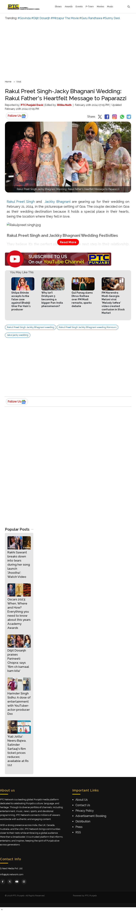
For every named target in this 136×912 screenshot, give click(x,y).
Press (79, 827)
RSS (78, 832)
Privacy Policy (84, 810)
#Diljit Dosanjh (40, 18)
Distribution (82, 821)
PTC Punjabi (91, 895)
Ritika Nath (64, 105)
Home (8, 81)
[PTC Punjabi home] (24, 6)
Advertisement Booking (90, 816)
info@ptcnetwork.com (11, 874)
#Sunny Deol (111, 18)
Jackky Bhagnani (57, 201)
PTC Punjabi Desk (32, 105)
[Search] (128, 6)
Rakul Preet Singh (21, 201)
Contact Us (82, 805)
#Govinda (24, 18)
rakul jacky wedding (17, 335)
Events (79, 6)
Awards (69, 6)
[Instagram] (24, 881)
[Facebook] (2, 881)
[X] (9, 881)
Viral (18, 81)
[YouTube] (16, 881)
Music (110, 6)
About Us (81, 799)
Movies (100, 6)
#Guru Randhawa (90, 18)
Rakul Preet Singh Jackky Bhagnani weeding (30, 327)
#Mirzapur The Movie (65, 18)
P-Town (90, 6)
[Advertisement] (68, 49)
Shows (58, 6)
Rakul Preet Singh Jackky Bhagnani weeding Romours (87, 327)
